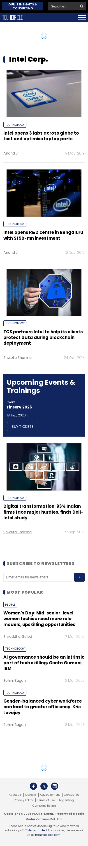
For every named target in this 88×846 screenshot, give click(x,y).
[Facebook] (33, 786)
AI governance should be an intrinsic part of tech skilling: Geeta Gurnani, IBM (43, 663)
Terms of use (46, 800)
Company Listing (44, 805)
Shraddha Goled (17, 636)
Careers (30, 795)
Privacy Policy (23, 800)
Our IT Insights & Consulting (22, 6)
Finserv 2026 (19, 407)
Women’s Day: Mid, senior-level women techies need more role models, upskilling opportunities (39, 619)
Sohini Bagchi (14, 680)
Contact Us (71, 795)
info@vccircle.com (47, 835)
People (10, 604)
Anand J (10, 153)
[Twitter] (44, 786)
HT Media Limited (35, 830)
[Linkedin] (54, 786)
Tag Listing (66, 800)
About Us (15, 795)
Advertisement (50, 795)
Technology (15, 125)
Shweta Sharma (17, 357)
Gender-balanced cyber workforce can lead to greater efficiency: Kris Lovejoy (42, 707)
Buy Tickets (23, 426)
